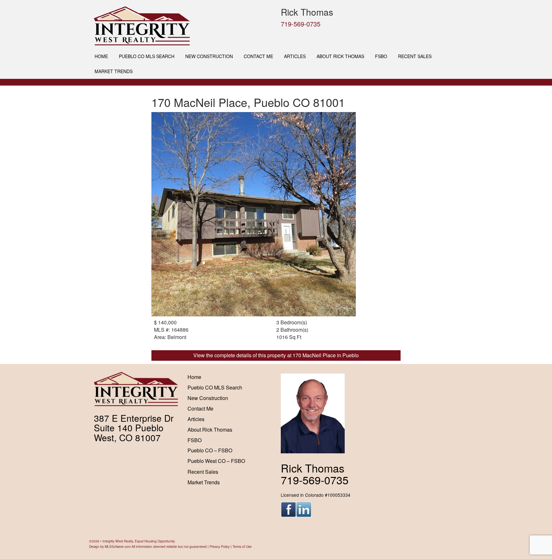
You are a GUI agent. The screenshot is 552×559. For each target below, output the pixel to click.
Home (101, 56)
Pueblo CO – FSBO (210, 450)
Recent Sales (415, 56)
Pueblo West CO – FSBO (216, 461)
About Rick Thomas (340, 56)
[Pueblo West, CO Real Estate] (182, 25)
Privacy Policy (220, 546)
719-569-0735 (300, 23)
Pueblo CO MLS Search (146, 56)
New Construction (209, 56)
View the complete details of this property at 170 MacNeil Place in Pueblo (276, 355)
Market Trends (114, 71)
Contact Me (258, 56)
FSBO (381, 56)
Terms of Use (242, 546)
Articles (295, 56)
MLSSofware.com (118, 546)
